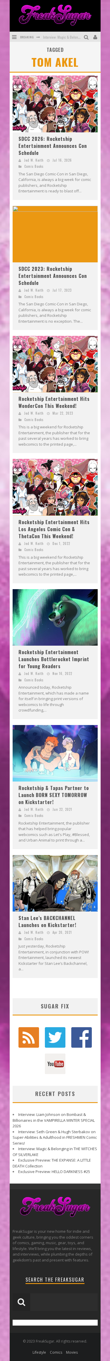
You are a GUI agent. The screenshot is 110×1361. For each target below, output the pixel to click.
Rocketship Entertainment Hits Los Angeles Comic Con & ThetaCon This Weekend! (54, 529)
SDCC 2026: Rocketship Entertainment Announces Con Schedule (52, 145)
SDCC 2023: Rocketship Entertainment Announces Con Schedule (52, 275)
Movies (72, 1352)
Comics (56, 1352)
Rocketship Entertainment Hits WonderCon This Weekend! (54, 402)
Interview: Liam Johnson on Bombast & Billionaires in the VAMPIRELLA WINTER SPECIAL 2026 (54, 1120)
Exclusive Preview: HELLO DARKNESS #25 (54, 1171)
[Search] (87, 37)
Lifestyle (39, 1352)
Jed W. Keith (34, 160)
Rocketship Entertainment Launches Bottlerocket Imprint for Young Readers (53, 659)
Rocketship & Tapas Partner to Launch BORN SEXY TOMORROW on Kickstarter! (53, 795)
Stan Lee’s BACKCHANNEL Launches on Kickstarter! (47, 921)
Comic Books (34, 166)
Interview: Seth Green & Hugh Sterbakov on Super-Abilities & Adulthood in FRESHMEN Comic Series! (55, 1137)
